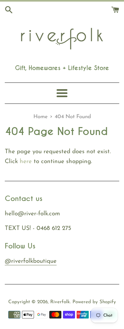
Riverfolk (60, 302)
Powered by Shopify (94, 302)
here (26, 162)
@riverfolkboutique (31, 261)
